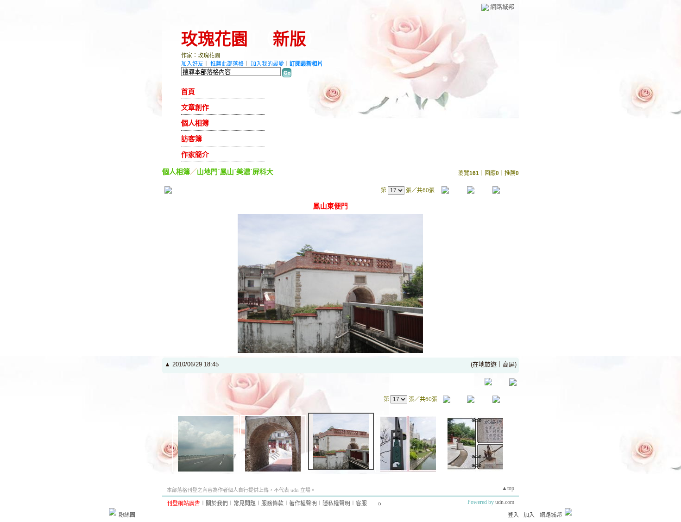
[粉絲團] (112, 512)
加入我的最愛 (267, 64)
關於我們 (217, 503)
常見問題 (244, 503)
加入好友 (192, 64)
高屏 (509, 364)
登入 (513, 515)
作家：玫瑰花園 (200, 55)
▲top (508, 488)
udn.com (504, 502)
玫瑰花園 (214, 39)
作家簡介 (195, 154)
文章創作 (195, 107)
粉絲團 (127, 515)
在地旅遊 (485, 364)
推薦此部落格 (227, 64)
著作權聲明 (303, 503)
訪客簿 (191, 139)
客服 (361, 503)
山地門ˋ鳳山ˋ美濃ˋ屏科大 (235, 172)
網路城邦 (502, 6)
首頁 (188, 91)
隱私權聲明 (336, 503)
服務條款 (272, 503)
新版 (289, 39)
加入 (529, 515)
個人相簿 (195, 123)
